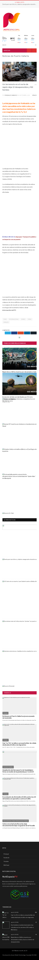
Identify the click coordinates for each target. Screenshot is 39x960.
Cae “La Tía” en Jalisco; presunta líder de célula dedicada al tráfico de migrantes (23, 916)
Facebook (6, 857)
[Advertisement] (19, 147)
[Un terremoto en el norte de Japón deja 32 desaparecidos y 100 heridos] (19, 72)
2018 (5, 319)
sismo (23, 319)
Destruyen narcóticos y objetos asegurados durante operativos (20, 4)
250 (36, 912)
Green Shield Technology (18, 955)
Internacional (13, 319)
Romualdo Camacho (11, 95)
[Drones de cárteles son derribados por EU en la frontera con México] (19, 384)
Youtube (6, 861)
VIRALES (6, 322)
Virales (34, 95)
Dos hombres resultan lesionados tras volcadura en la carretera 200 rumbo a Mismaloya (22, 927)
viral (29, 319)
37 (36, 922)
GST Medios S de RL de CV (19, 950)
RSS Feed (6, 865)
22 (36, 934)
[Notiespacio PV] (11, 21)
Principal (6, 854)
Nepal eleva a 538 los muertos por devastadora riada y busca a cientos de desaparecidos (22, 940)
